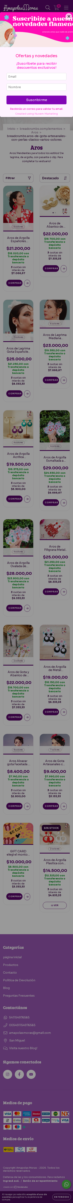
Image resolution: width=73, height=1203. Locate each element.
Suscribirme (36, 100)
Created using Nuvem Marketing (36, 113)
